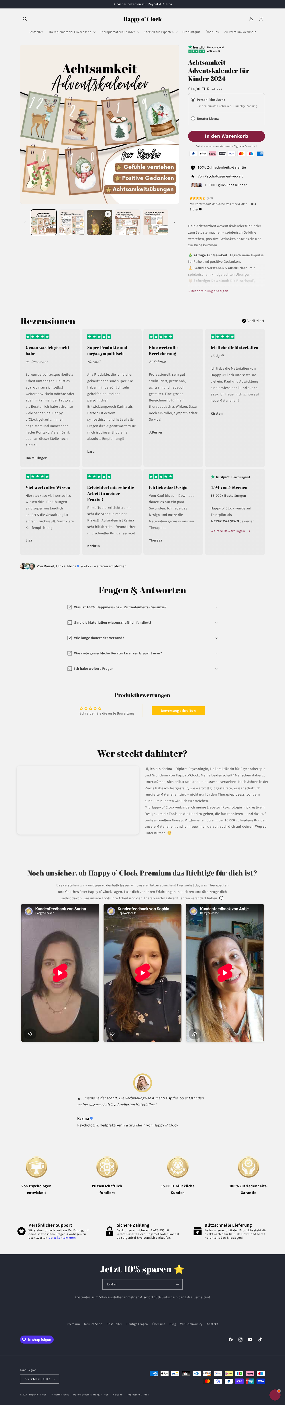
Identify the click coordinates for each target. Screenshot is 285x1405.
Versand (118, 1394)
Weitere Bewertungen (228, 531)
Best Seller (114, 1324)
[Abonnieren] (177, 1284)
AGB (106, 1394)
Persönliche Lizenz (211, 99)
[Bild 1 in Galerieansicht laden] (44, 222)
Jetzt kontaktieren (62, 1238)
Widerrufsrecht (60, 1394)
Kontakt (212, 1324)
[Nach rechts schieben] (174, 222)
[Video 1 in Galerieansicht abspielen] (99, 222)
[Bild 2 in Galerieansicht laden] (71, 222)
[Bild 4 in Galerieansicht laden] (155, 222)
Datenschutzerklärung (86, 1394)
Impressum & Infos (138, 1394)
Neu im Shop (93, 1324)
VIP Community (191, 1324)
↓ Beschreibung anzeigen (208, 291)
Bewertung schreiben (178, 710)
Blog (172, 1324)
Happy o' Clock (38, 1394)
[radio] (193, 100)
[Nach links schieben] (25, 222)
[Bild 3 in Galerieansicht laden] (127, 222)
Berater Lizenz (208, 118)
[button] (25, 19)
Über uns (158, 1324)
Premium (73, 1324)
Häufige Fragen (137, 1324)
